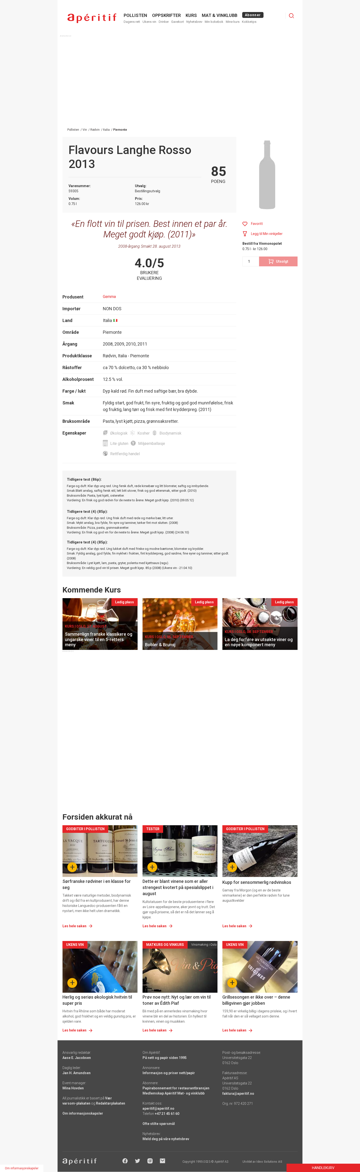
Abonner (253, 15)
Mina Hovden (73, 1088)
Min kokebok (214, 22)
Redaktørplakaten (110, 1103)
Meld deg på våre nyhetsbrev (166, 1139)
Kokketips (249, 22)
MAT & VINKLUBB (219, 15)
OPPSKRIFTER (166, 15)
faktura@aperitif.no (238, 1093)
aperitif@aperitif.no (158, 1108)
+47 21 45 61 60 (167, 1114)
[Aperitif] (91, 18)
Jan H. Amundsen (76, 1073)
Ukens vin (149, 22)
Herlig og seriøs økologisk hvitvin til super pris (97, 1000)
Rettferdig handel (125, 453)
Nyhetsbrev (194, 22)
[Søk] (291, 16)
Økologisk (119, 433)
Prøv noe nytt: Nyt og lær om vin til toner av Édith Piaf (177, 1000)
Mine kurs (233, 22)
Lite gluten (119, 443)
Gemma (109, 296)
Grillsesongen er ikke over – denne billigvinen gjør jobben (256, 1000)
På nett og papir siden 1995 (165, 1058)
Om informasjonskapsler (82, 1113)
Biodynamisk (170, 433)
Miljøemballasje (151, 443)
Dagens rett (132, 22)
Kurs (191, 15)
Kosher (143, 433)
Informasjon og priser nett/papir (169, 1073)
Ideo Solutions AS (269, 1161)
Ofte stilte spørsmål (159, 1124)
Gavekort (177, 22)
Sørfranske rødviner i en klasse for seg (96, 884)
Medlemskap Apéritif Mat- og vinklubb (173, 1093)
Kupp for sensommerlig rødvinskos (256, 882)
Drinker (164, 22)
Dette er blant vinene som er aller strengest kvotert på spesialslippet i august (178, 887)
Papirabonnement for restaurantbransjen (176, 1088)
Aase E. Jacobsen (76, 1058)
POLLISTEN (135, 15)
